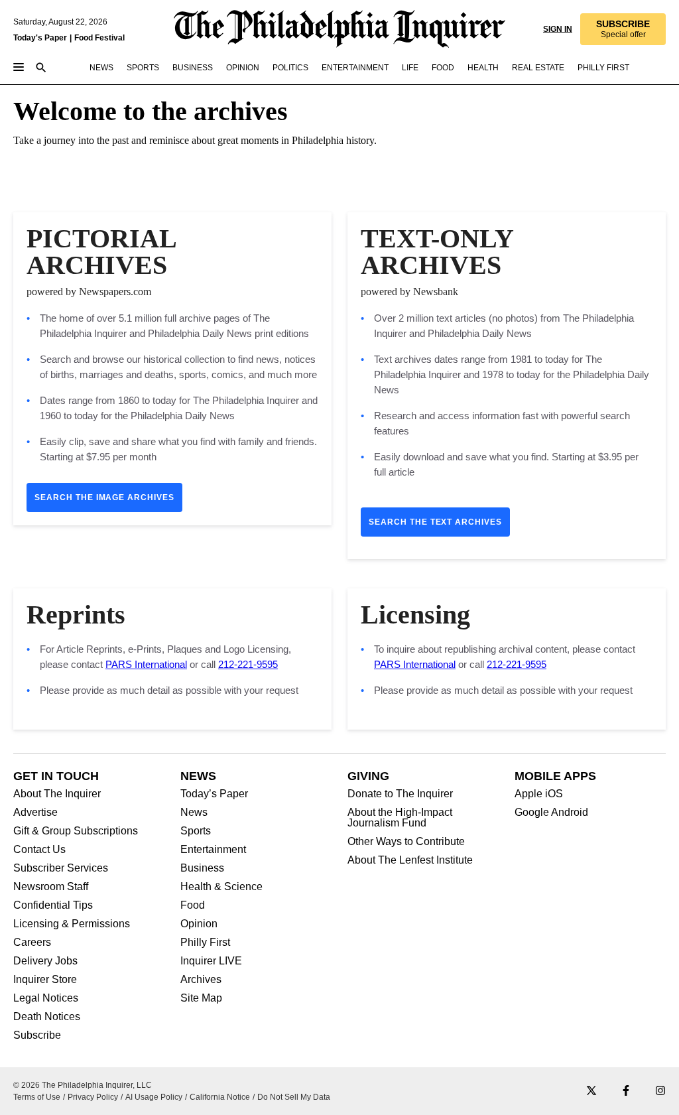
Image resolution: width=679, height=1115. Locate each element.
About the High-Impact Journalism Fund (399, 817)
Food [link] (443, 67)
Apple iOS (539, 794)
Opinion (198, 924)
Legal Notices (45, 998)
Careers (32, 942)
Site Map (201, 998)
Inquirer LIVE (211, 961)
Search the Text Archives (435, 522)
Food (192, 905)
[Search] (41, 69)
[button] (623, 29)
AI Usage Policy (153, 1097)
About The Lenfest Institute (410, 860)
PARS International (146, 664)
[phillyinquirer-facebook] (626, 1091)
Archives (200, 979)
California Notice (220, 1097)
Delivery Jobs (45, 961)
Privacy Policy (93, 1097)
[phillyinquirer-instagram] (660, 1091)
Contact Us (39, 849)
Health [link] (483, 67)
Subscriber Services (60, 868)
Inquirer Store (45, 979)
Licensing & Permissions (71, 924)
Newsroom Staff (50, 887)
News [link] (101, 67)
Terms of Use (36, 1097)
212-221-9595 (248, 664)
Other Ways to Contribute (406, 841)
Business (202, 868)
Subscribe (37, 1035)
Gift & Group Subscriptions (75, 831)
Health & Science (221, 887)
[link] (623, 29)
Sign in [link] (557, 29)
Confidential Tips (53, 905)
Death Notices (46, 1017)
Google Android (551, 812)
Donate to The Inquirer (400, 794)
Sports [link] (143, 67)
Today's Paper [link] (40, 37)
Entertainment (213, 849)
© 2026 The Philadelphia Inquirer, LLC (82, 1085)
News (194, 812)
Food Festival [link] (99, 37)
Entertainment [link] (355, 67)
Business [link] (192, 67)
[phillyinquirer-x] (591, 1091)
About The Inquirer (57, 794)
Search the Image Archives (104, 497)
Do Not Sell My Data (293, 1097)
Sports (195, 831)
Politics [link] (290, 67)
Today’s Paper (214, 794)
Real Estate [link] (538, 67)
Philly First (205, 942)
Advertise (35, 812)
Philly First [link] (603, 67)
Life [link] (410, 67)
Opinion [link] (242, 67)
